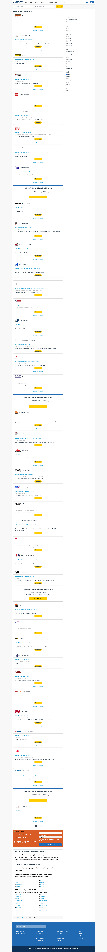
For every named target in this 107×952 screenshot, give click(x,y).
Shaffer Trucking (25, 770)
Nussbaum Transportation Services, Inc (29, 520)
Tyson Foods (21, 538)
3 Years (68, 28)
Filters (67, 11)
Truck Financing (82, 936)
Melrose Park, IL (20, 894)
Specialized (69, 68)
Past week (69, 41)
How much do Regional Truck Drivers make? (27, 864)
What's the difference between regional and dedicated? (30, 851)
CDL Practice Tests (60, 938)
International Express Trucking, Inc (27, 555)
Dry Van (68, 55)
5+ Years (69, 32)
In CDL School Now (70, 17)
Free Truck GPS (59, 933)
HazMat (68, 84)
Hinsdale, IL (19, 903)
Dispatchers (81, 938)
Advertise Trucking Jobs (20, 933)
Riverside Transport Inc (26, 300)
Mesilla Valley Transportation (27, 74)
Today (68, 36)
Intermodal (69, 64)
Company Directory (39, 940)
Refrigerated (69, 59)
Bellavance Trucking (26, 470)
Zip (39, 831)
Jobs (31, 2)
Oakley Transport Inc (26, 691)
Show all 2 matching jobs (38, 50)
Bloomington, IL (43, 911)
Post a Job (38, 941)
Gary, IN (41, 903)
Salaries (36, 2)
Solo (68, 90)
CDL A (40, 842)
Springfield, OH (43, 909)
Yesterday (69, 38)
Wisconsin (42, 880)
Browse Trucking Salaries (41, 936)
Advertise (62, 2)
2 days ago (69, 40)
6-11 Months (69, 23)
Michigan (42, 886)
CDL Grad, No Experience (72, 19)
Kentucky (18, 886)
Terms (48, 948)
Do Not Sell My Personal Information (39, 948)
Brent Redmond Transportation (28, 621)
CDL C (50, 842)
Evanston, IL (42, 898)
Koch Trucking (25, 450)
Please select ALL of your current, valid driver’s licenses (49, 840)
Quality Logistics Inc (25, 655)
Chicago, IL (18, 907)
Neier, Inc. (22, 638)
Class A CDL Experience (43, 835)
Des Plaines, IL (19, 911)
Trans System (25, 711)
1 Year (68, 24)
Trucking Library (60, 936)
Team (68, 88)
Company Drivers (70, 49)
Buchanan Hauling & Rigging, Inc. (28, 340)
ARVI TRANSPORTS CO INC (24, 412)
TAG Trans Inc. (22, 284)
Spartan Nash (25, 147)
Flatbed (68, 57)
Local (68, 78)
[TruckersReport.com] (18, 2)
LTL (67, 66)
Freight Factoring (82, 935)
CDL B (45, 842)
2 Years (68, 26)
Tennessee (42, 879)
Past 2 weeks (69, 43)
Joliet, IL (18, 905)
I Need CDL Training (71, 15)
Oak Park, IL (19, 900)
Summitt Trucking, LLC (25, 487)
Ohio (17, 880)
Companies (43, 2)
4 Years (68, 30)
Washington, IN (43, 905)
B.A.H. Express (25, 111)
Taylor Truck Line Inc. (26, 376)
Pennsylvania (19, 884)
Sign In (92, 2)
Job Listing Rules (59, 948)
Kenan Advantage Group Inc (27, 731)
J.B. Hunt (24, 55)
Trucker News (59, 935)
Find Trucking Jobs (39, 933)
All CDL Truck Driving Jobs (19, 917)
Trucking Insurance (60, 941)
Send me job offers (50, 844)
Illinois (17, 882)
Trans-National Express (23, 223)
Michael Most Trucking (25, 572)
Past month (69, 45)
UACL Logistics (22, 356)
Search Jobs (59, 6)
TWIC (68, 82)
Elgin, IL (42, 894)
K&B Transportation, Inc (24, 167)
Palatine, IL (42, 896)
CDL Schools (59, 940)
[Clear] (32, 6)
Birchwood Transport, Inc (25, 35)
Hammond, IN (43, 902)
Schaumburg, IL (43, 900)
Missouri (42, 884)
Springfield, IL (19, 909)
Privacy (30, 948)
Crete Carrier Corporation (25, 750)
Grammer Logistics (22, 264)
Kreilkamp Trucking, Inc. (26, 128)
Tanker (68, 61)
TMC (23, 15)
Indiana (18, 879)
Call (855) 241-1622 (38, 197)
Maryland (42, 882)
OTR (68, 72)
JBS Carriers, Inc (23, 806)
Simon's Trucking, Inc (26, 203)
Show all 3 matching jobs (38, 30)
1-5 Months (69, 21)
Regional (68, 74)
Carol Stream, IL (19, 902)
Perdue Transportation (25, 320)
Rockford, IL (42, 907)
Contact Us (18, 935)
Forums (26, 2)
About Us (80, 933)
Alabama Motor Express (27, 671)
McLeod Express (25, 503)
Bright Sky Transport (23, 605)
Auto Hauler (69, 63)
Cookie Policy (52, 948)
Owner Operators (70, 51)
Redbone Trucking (23, 433)
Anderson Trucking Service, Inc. (25, 244)
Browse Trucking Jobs (40, 935)
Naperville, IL (19, 896)
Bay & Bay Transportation (24, 94)
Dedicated (69, 76)
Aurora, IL (18, 898)
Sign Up (86, 2)
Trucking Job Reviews (40, 938)
